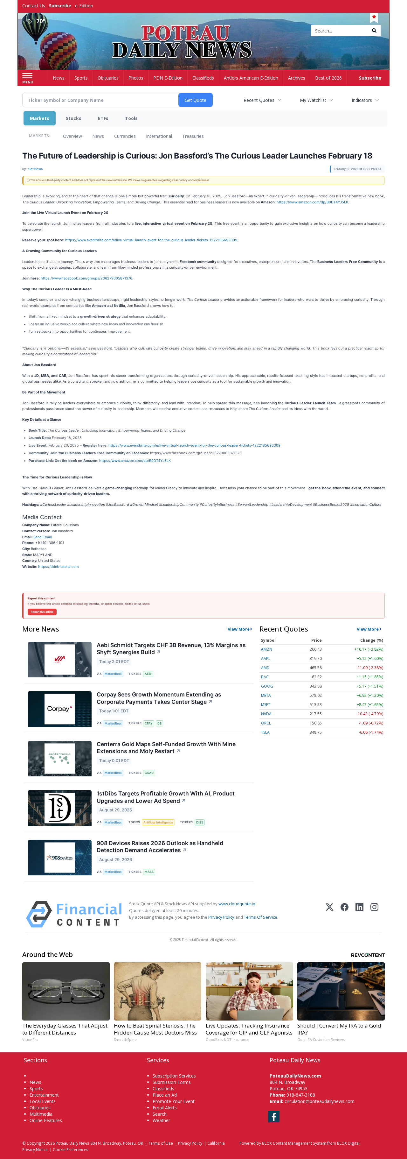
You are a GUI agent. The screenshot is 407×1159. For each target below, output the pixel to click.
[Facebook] (344, 914)
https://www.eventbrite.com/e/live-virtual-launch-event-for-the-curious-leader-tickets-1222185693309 (151, 240)
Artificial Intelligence (158, 822)
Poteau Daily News (72, 1143)
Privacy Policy (221, 917)
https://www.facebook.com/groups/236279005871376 (86, 278)
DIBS (199, 822)
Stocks (73, 118)
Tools (131, 118)
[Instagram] (374, 914)
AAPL (265, 658)
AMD (265, 667)
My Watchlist (313, 100)
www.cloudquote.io (236, 904)
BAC (265, 677)
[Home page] (203, 31)
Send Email (42, 537)
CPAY (149, 723)
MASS (149, 871)
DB (159, 723)
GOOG (267, 686)
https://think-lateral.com (58, 566)
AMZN (266, 649)
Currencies (125, 136)
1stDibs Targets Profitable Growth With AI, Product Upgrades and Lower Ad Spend (166, 797)
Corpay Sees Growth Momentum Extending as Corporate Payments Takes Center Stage (159, 698)
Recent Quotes (259, 100)
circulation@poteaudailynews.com (320, 1101)
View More (239, 629)
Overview (72, 136)
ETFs (103, 118)
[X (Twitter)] (329, 914)
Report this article (42, 611)
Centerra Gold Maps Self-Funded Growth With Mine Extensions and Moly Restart (166, 748)
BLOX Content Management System (294, 1143)
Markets (39, 118)
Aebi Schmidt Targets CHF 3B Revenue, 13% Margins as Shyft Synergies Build (171, 649)
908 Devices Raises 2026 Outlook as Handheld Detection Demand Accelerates (160, 847)
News (98, 136)
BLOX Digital (348, 1143)
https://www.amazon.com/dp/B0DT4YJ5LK (312, 202)
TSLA (265, 732)
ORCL (266, 723)
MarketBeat (113, 673)
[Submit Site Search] (374, 30)
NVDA (266, 714)
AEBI (148, 673)
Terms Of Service (260, 917)
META (266, 695)
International (159, 136)
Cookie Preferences (70, 1149)
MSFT (265, 704)
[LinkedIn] (359, 914)
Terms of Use (160, 1143)
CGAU (149, 772)
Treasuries (193, 136)
